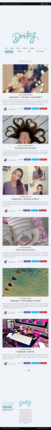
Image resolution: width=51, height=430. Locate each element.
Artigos (8, 409)
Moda (29, 51)
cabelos (19, 145)
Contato (25, 48)
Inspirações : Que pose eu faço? (25, 199)
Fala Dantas (11, 108)
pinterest (44, 108)
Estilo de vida (40, 51)
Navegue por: (9, 51)
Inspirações (30, 94)
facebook (28, 108)
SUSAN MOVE (46, 428)
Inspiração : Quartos (25, 351)
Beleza (20, 51)
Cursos (18, 48)
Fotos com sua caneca (25, 250)
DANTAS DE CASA (9, 52)
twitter (36, 108)
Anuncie (5, 410)
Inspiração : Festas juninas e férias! (25, 301)
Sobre (11, 48)
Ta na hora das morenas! (25, 148)
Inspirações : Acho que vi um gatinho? (25, 97)
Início (6, 48)
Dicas (19, 94)
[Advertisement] (27, 18)
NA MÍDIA (32, 48)
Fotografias (24, 94)
